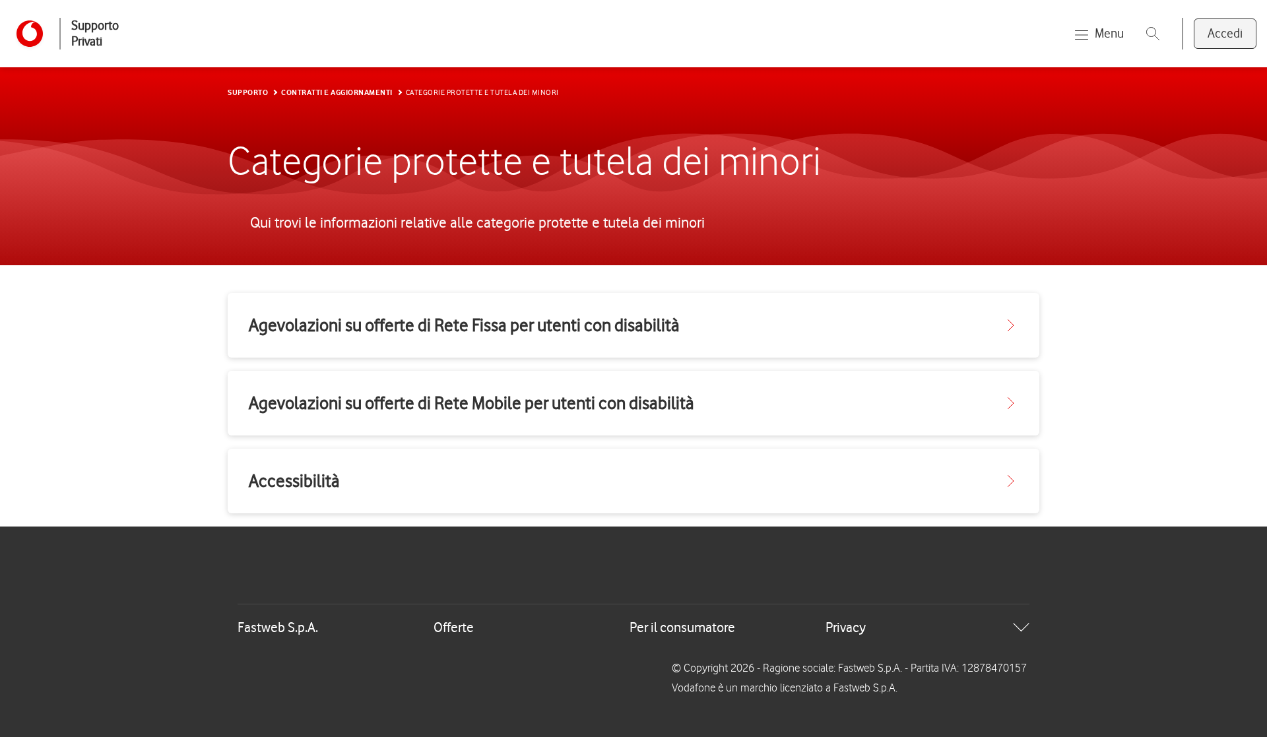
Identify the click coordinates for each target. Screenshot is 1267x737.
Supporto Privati (95, 33)
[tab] (633, 627)
